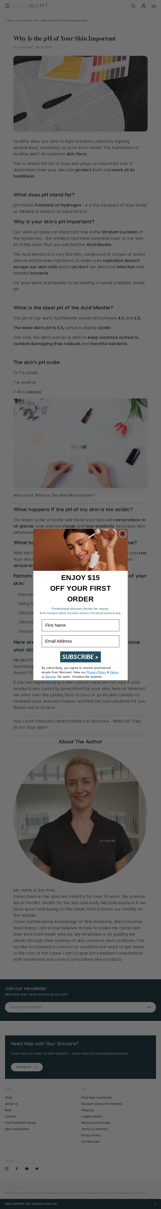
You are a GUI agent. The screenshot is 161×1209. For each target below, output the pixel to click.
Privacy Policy (96, 672)
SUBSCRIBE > (80, 657)
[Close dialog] (122, 533)
